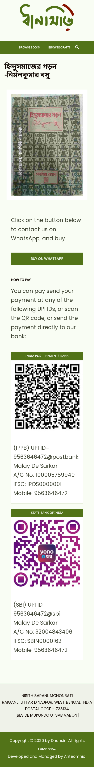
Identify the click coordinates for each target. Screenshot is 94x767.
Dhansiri (47, 35)
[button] (77, 47)
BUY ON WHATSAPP (47, 258)
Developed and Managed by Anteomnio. (47, 756)
